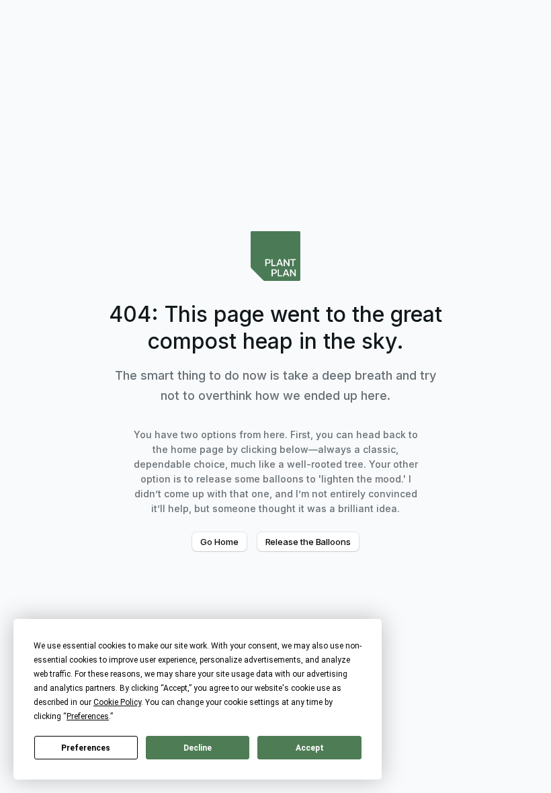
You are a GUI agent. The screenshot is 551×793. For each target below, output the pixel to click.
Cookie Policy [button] (117, 702)
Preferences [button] (88, 716)
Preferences (85, 748)
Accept (310, 748)
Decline (197, 748)
